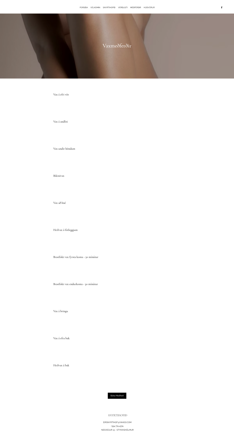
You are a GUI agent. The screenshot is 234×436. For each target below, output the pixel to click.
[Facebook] (221, 7)
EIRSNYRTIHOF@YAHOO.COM (117, 422)
